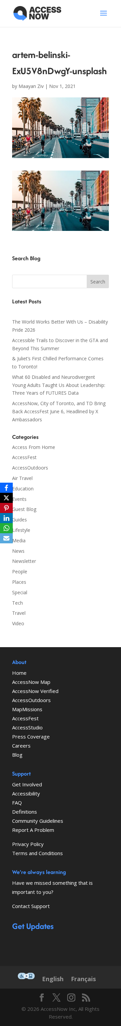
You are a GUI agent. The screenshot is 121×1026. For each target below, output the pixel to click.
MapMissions (27, 709)
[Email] (6, 538)
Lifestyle (21, 530)
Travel (19, 613)
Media (19, 540)
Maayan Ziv (31, 86)
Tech (17, 603)
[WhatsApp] (6, 528)
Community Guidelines (37, 820)
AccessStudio (27, 727)
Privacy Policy (28, 844)
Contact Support (31, 906)
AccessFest (24, 457)
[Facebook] (6, 488)
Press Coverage (31, 736)
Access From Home (33, 447)
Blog (17, 754)
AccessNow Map (31, 681)
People (19, 571)
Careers (21, 745)
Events (19, 499)
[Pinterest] (6, 508)
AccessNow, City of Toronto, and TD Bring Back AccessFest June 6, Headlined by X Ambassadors (59, 411)
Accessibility (26, 793)
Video (18, 623)
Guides (19, 519)
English (53, 979)
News (18, 551)
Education (23, 488)
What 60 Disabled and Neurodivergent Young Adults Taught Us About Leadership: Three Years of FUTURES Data (58, 385)
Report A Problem (33, 829)
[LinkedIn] (6, 518)
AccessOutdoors (30, 467)
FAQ (17, 802)
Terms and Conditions (37, 853)
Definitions (24, 811)
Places (19, 582)
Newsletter (24, 561)
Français (83, 979)
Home (19, 672)
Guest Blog (24, 509)
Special (19, 592)
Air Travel (22, 478)
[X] (6, 498)
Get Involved (27, 784)
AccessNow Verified (35, 691)
